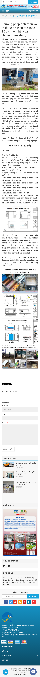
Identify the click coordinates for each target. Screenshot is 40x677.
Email (4, 414)
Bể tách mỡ (7, 39)
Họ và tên (5, 406)
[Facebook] (4, 566)
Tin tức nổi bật (9, 458)
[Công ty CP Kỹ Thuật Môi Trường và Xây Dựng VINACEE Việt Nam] (20, 6)
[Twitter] (9, 566)
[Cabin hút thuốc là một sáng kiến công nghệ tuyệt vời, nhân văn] (8, 474)
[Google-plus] (7, 566)
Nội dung (5, 423)
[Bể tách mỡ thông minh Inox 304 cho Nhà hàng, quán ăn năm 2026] (8, 487)
